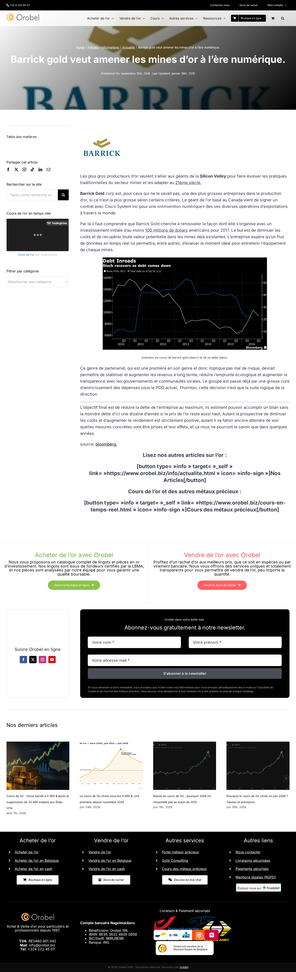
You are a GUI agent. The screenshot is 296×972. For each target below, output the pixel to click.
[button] (282, 18)
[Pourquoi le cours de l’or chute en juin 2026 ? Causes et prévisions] (257, 744)
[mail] (48, 169)
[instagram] (24, 169)
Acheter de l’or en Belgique (37, 860)
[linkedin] (40, 169)
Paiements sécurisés (252, 869)
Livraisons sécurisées (253, 860)
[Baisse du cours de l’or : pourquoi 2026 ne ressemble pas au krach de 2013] (184, 744)
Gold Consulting (175, 860)
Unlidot (184, 967)
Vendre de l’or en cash (106, 869)
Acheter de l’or (27, 852)
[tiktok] (32, 169)
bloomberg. (106, 444)
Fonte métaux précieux (180, 852)
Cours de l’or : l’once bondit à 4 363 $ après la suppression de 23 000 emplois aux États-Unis (38, 801)
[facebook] (8, 169)
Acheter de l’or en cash (33, 869)
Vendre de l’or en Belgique (109, 860)
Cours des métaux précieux (184, 869)
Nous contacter (248, 852)
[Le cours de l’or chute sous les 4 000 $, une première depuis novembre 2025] (111, 744)
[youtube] (52, 659)
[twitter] (16, 169)
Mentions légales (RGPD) (256, 877)
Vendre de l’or (99, 852)
